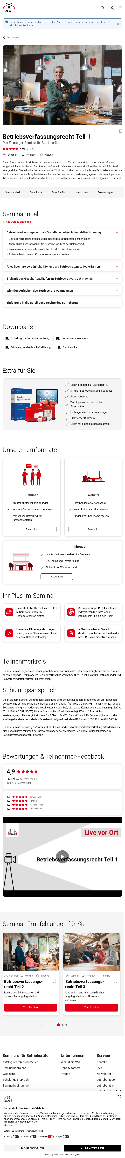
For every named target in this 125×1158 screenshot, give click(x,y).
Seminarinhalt (13, 192)
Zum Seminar (30, 1007)
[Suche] (102, 8)
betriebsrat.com (107, 1079)
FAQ (99, 1068)
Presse (65, 1073)
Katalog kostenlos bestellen (20, 1062)
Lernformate (82, 192)
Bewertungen (105, 192)
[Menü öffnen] (120, 8)
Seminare (12, 37)
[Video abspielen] (62, 85)
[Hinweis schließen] (118, 24)
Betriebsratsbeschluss (75, 338)
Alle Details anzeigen (18, 221)
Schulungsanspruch (16, 1079)
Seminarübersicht (14, 1068)
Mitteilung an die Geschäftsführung (31, 347)
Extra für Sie (58, 192)
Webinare (9, 1073)
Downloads (36, 192)
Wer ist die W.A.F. (72, 1062)
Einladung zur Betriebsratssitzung (30, 338)
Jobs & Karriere (71, 1068)
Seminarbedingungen (16, 1085)
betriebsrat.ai (105, 1085)
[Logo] (9, 8)
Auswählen (31, 529)
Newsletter (104, 1073)
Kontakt (102, 1062)
